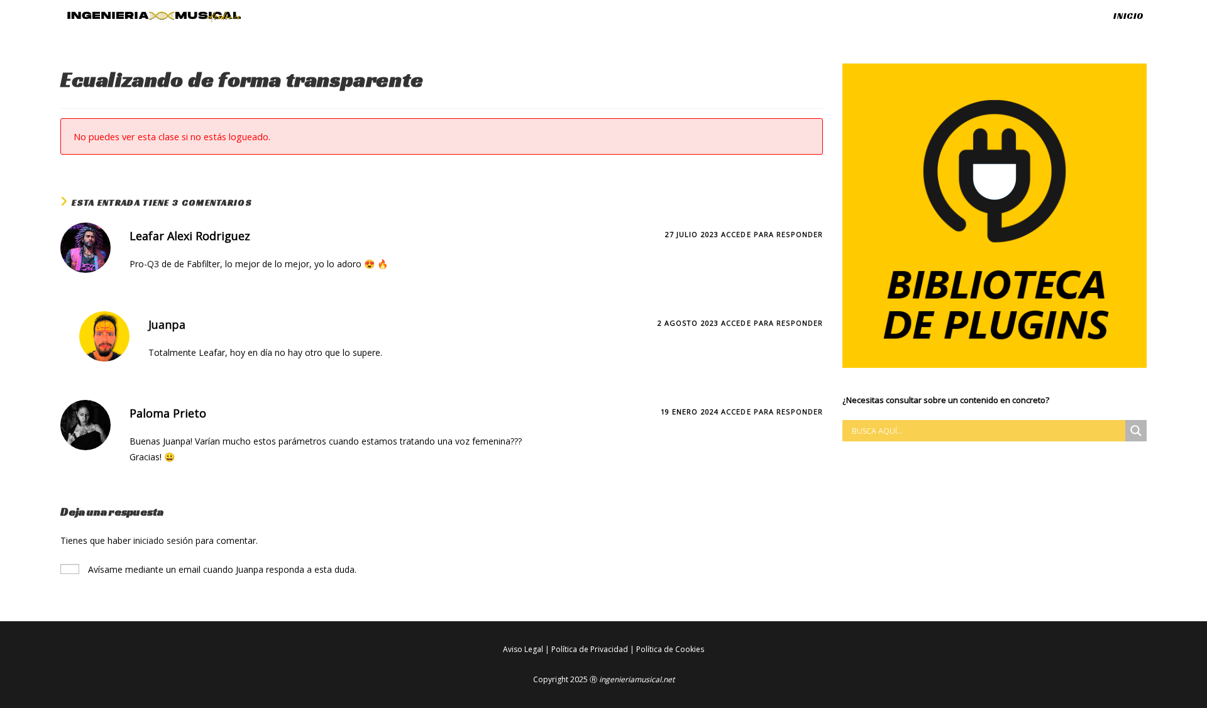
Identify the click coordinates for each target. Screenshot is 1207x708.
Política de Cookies (670, 649)
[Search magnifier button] (1136, 430)
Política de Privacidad (589, 649)
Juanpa (166, 324)
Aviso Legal (523, 649)
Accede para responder (772, 234)
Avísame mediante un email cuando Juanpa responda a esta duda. (220, 569)
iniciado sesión (163, 540)
